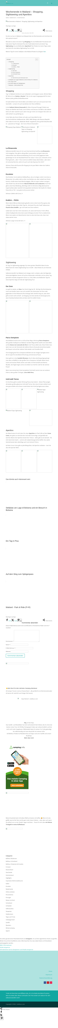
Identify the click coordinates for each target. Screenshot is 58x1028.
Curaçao (8, 867)
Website (8, 651)
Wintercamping (10, 928)
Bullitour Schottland (11, 861)
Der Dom (15, 70)
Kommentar (10, 641)
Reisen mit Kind (10, 900)
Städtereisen (13, 17)
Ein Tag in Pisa (12, 81)
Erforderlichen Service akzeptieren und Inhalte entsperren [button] (16, 949)
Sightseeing (12, 69)
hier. (45, 51)
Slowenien (9, 911)
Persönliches (9, 895)
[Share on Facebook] (1, 1012)
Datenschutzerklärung (45, 978)
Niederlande (9, 889)
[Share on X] (1, 1016)
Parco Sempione (16, 72)
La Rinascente (16, 63)
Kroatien (8, 886)
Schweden (9, 906)
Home (50, 971)
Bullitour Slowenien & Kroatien (14, 864)
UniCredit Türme (16, 74)
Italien (7, 17)
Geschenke (9, 872)
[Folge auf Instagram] (51, 982)
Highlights (9, 878)
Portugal (8, 897)
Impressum (49, 974)
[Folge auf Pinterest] (48, 982)
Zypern (8, 931)
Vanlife (10, 725)
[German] (51, 663)
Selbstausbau (10, 908)
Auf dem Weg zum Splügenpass (17, 83)
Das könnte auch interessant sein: (20, 77)
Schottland (9, 903)
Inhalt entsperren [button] (5, 947)
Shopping (11, 61)
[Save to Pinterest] (2, 1018)
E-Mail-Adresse (10, 648)
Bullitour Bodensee (11, 858)
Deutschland (9, 870)
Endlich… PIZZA (16, 67)
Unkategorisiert (10, 920)
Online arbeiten (10, 892)
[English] (47, 663)
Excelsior (15, 65)
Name (8, 645)
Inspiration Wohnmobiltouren (14, 881)
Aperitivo (11, 76)
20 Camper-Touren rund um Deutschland (17, 691)
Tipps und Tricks (10, 917)
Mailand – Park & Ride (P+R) (16, 85)
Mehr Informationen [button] (6, 945)
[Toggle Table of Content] (36, 59)
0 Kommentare (21, 17)
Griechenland (10, 875)
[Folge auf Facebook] (45, 982)
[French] (49, 663)
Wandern (8, 925)
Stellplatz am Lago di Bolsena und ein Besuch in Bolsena (23, 79)
